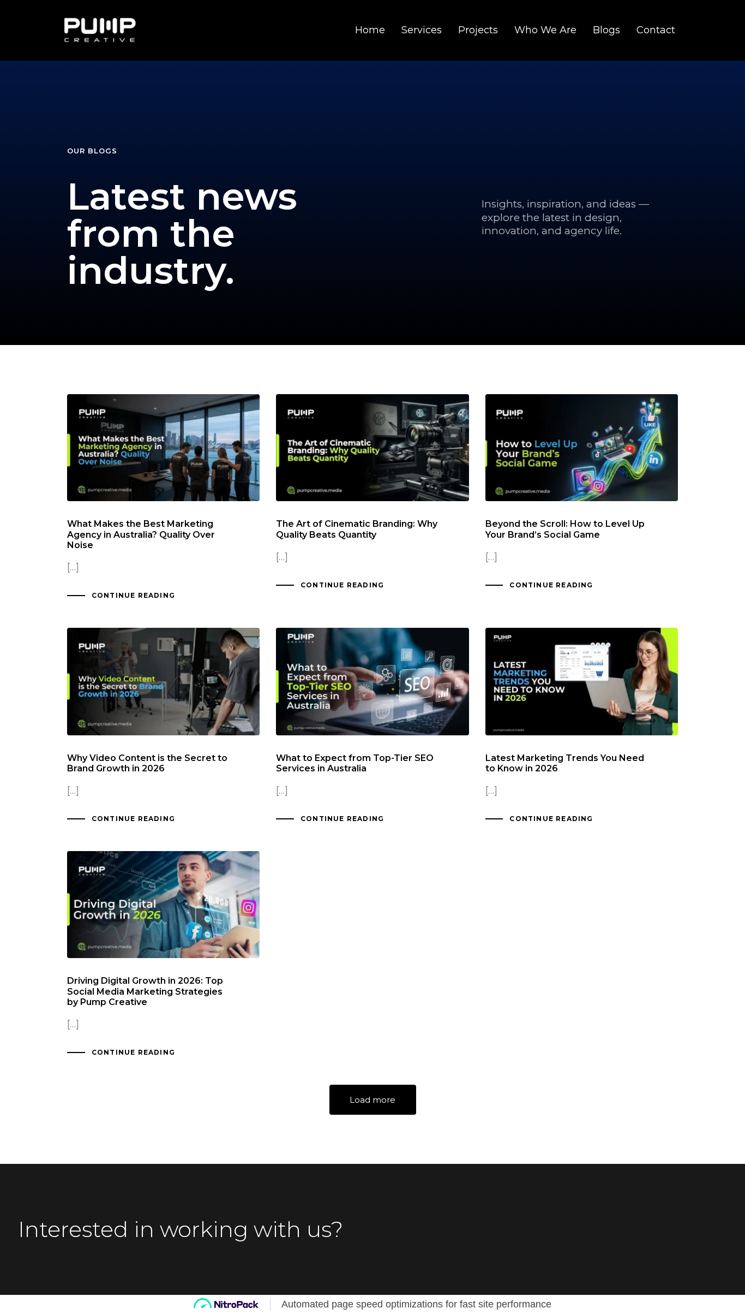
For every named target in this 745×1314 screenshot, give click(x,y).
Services (421, 30)
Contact (655, 30)
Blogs (606, 30)
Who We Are (545, 30)
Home (370, 30)
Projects (478, 30)
